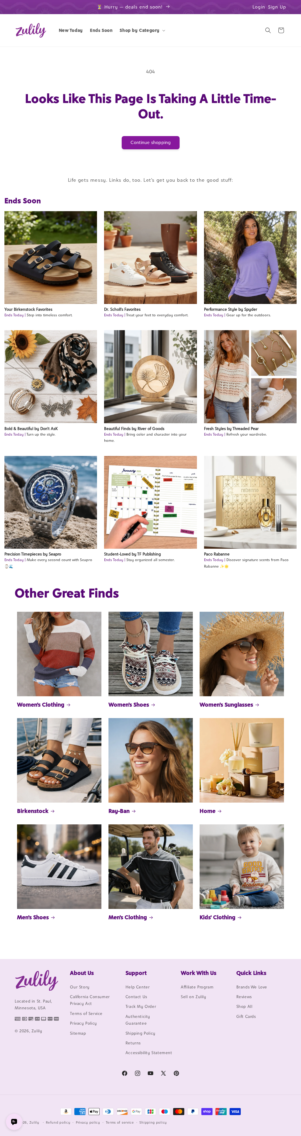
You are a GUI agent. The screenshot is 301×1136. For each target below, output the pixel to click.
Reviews (244, 996)
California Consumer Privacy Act (90, 1000)
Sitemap (78, 1033)
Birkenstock (33, 811)
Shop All (244, 1006)
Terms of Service (86, 1013)
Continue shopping (151, 142)
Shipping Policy (140, 1033)
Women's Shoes (128, 704)
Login (258, 7)
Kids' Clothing (217, 917)
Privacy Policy (83, 1023)
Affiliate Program (197, 987)
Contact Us (136, 996)
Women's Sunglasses (226, 704)
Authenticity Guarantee (138, 1020)
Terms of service (120, 1122)
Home (207, 811)
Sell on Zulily (193, 996)
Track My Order (141, 1006)
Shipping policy (153, 1122)
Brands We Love (251, 987)
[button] (142, 30)
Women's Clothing (40, 704)
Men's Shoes (33, 917)
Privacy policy (88, 1122)
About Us (82, 973)
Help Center (138, 987)
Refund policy (58, 1122)
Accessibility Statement (149, 1052)
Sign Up (277, 7)
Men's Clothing (127, 917)
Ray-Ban (119, 811)
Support (136, 973)
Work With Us (198, 973)
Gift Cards (246, 1016)
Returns (133, 1043)
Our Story (79, 987)
